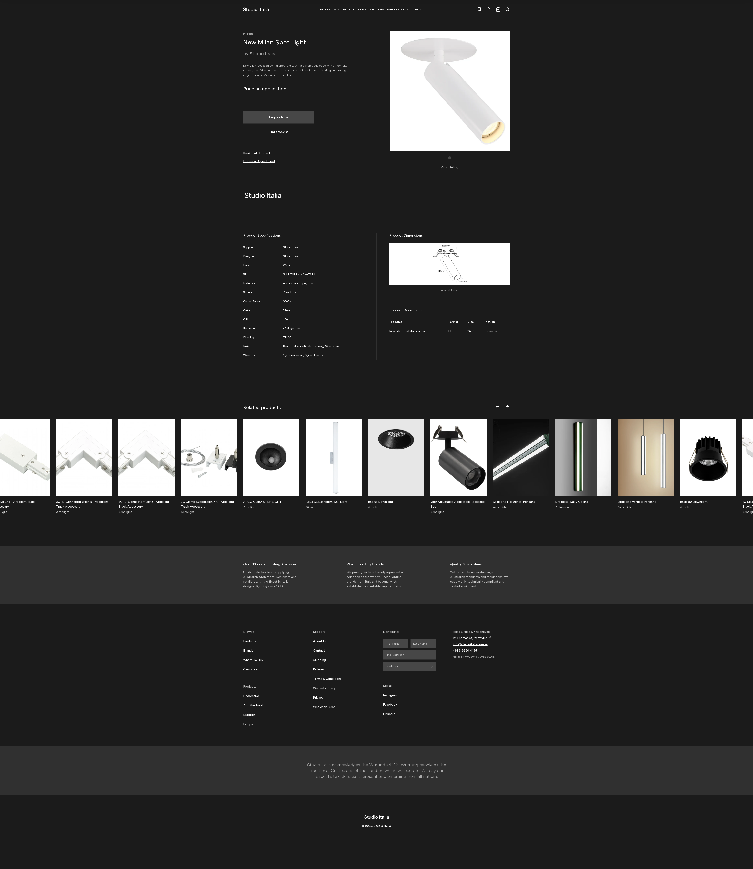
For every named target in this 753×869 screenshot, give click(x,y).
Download (492, 331)
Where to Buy (397, 9)
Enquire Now (278, 117)
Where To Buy (253, 660)
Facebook (390, 704)
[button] (450, 157)
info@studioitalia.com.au (470, 644)
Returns (318, 669)
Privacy (318, 697)
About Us (376, 9)
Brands (349, 9)
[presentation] (497, 406)
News (362, 9)
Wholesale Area (324, 707)
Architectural (253, 705)
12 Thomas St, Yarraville (470, 638)
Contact (418, 9)
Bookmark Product (256, 153)
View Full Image (449, 290)
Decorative (251, 696)
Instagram (390, 695)
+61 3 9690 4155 (465, 650)
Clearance (250, 669)
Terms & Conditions (327, 679)
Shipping (319, 660)
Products (328, 9)
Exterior (249, 715)
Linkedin (389, 714)
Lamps (248, 724)
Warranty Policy (324, 688)
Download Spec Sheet (259, 161)
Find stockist (278, 132)
